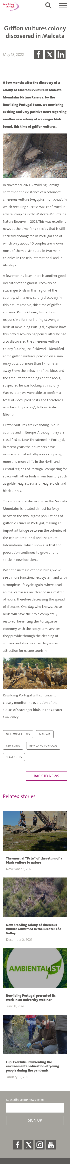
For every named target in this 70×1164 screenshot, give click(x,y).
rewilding (13, 745)
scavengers (14, 757)
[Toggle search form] (48, 5)
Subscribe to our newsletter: (25, 1100)
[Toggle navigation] (63, 6)
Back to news (46, 775)
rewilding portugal (43, 745)
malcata (45, 734)
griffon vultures (18, 734)
